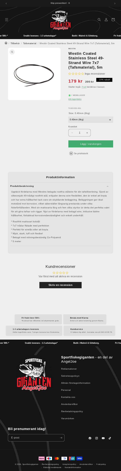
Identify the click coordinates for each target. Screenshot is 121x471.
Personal (66, 390)
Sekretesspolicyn (70, 376)
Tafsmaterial (29, 43)
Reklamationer (69, 369)
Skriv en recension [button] (61, 285)
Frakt (84, 87)
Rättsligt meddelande (52, 467)
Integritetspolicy (69, 464)
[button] (6, 19)
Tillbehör (15, 43)
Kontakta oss (68, 397)
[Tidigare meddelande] (6, 3)
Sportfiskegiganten (30, 464)
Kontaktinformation (73, 467)
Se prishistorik (81, 153)
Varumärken (67, 418)
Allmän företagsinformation (75, 383)
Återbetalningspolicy (72, 411)
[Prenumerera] (61, 437)
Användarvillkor (69, 404)
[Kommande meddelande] (114, 3)
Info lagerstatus (74, 99)
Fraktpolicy (101, 464)
